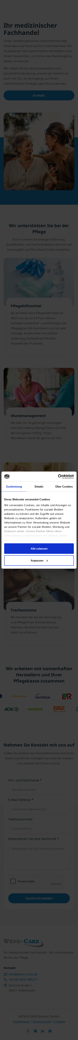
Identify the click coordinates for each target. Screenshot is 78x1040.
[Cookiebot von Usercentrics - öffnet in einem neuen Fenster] (58, 476)
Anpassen (37, 560)
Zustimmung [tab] (14, 486)
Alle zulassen (39, 548)
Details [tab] (39, 486)
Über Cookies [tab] (64, 486)
